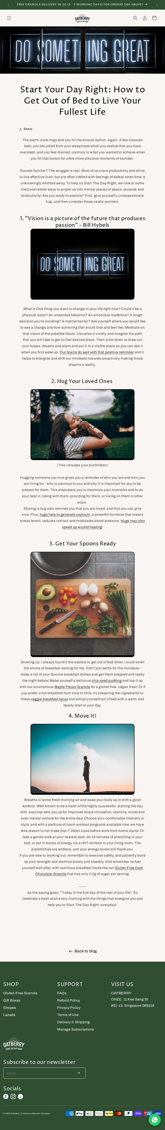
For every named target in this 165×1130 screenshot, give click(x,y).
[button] (9, 18)
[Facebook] (5, 1096)
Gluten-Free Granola (20, 993)
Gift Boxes (11, 1000)
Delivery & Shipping (73, 1022)
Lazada (9, 1015)
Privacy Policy (68, 1008)
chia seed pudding (107, 680)
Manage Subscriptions (75, 1029)
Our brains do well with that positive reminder (97, 352)
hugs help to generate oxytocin (65, 514)
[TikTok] (20, 1096)
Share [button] (28, 129)
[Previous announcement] (8, 4)
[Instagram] (13, 1096)
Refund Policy (68, 1000)
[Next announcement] (156, 4)
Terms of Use (68, 1015)
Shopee (9, 1008)
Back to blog (86, 951)
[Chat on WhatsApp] (155, 1120)
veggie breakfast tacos (49, 699)
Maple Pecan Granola (72, 687)
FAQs (61, 993)
